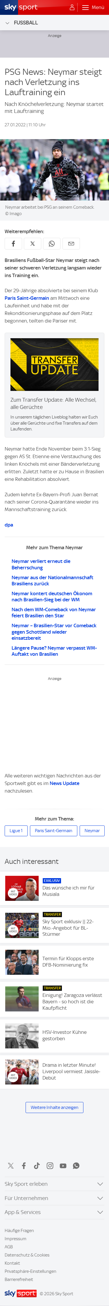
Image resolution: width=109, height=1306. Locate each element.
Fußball (26, 23)
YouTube (63, 1165)
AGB (9, 1247)
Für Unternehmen (26, 1198)
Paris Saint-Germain (27, 298)
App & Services (23, 1212)
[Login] (72, 7)
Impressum (15, 1238)
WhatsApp (76, 1165)
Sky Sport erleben (26, 1184)
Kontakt (12, 1263)
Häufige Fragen (19, 1230)
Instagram (50, 1165)
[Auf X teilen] (32, 243)
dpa (9, 525)
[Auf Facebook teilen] (13, 243)
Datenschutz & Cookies (27, 1255)
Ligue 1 (16, 830)
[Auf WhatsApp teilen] (51, 243)
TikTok (37, 1165)
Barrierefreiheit (19, 1279)
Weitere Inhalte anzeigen (54, 1107)
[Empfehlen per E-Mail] (71, 243)
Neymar (92, 830)
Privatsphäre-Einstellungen (30, 1271)
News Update (64, 783)
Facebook (24, 1165)
